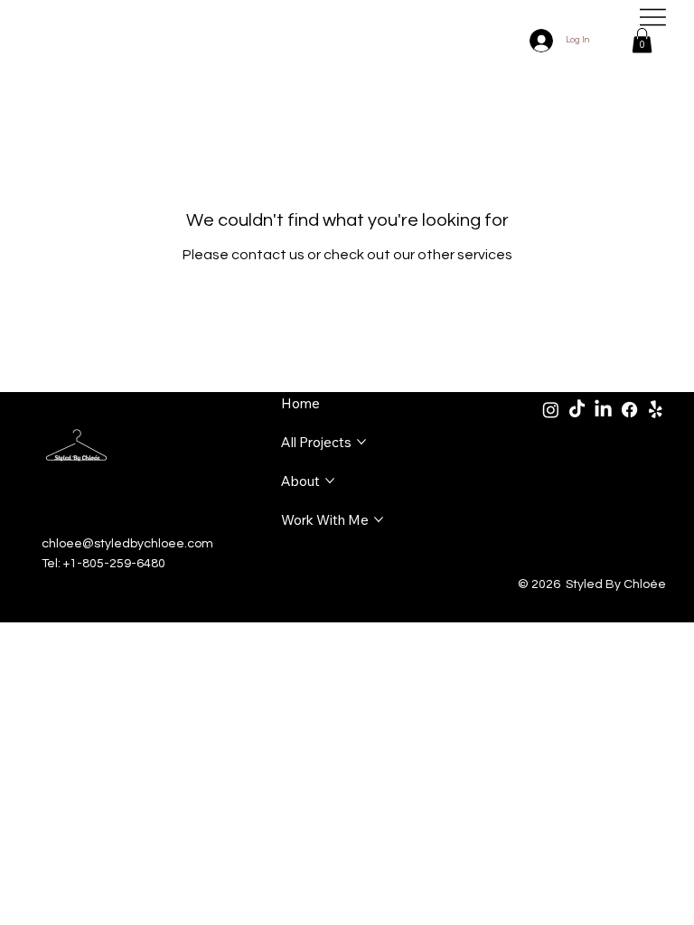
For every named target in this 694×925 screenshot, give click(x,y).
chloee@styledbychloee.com (127, 543)
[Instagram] (550, 409)
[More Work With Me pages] (378, 519)
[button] (642, 40)
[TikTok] (577, 409)
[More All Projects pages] (361, 441)
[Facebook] (629, 409)
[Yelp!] (655, 409)
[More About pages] (329, 480)
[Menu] (653, 17)
